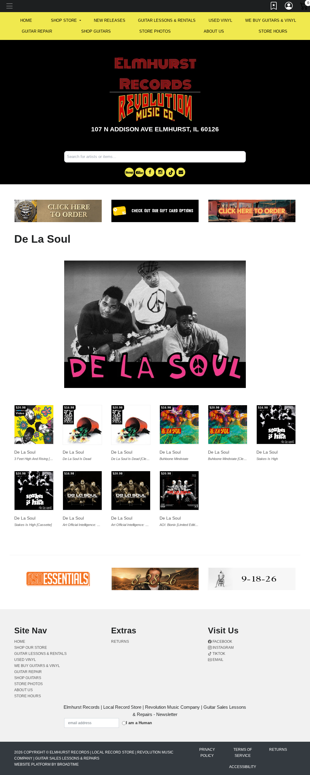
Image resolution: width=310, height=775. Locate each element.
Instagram (223, 647)
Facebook (222, 641)
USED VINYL (220, 20)
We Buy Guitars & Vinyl (270, 20)
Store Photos (155, 31)
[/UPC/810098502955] (82, 424)
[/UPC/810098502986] (179, 424)
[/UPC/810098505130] (179, 490)
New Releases (109, 20)
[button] (66, 20)
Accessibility (242, 767)
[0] (304, 7)
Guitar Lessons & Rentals (167, 20)
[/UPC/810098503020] (34, 490)
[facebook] (150, 172)
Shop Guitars (96, 31)
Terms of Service (242, 752)
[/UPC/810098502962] (130, 424)
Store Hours (273, 31)
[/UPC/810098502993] (227, 424)
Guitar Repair (37, 31)
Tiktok (218, 654)
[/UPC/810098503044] (82, 490)
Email (217, 660)
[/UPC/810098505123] (130, 490)
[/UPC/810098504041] (34, 424)
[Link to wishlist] (274, 7)
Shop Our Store (30, 647)
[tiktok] (170, 172)
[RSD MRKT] (139, 172)
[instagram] (160, 172)
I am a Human (139, 723)
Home (19, 641)
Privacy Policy (207, 752)
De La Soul (24, 452)
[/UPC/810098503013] (276, 424)
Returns (120, 641)
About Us (214, 31)
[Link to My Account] (289, 7)
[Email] (181, 172)
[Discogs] (129, 172)
